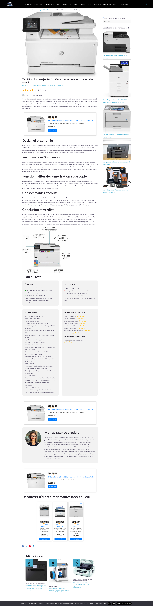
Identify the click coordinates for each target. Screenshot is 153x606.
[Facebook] (23, 546)
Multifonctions (49, 4)
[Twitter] (26, 546)
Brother (82, 4)
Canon (76, 4)
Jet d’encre (28, 4)
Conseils (115, 4)
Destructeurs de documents (102, 4)
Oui (109, 603)
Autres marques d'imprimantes (57, 588)
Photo (36, 4)
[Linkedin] (33, 546)
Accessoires (124, 4)
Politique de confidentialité (124, 603)
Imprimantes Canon (31, 585)
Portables (64, 4)
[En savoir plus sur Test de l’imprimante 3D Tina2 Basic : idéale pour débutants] (60, 571)
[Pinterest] (30, 546)
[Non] (151, 603)
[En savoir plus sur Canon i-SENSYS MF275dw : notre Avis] (36, 570)
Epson (89, 4)
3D (41, 4)
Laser (57, 4)
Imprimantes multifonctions (33, 586)
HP (71, 4)
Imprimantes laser (41, 585)
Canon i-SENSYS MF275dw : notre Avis (35, 583)
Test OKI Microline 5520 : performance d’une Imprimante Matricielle (82, 579)
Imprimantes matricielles (79, 584)
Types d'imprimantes (62, 592)
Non (114, 603)
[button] (146, 4)
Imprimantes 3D (53, 590)
